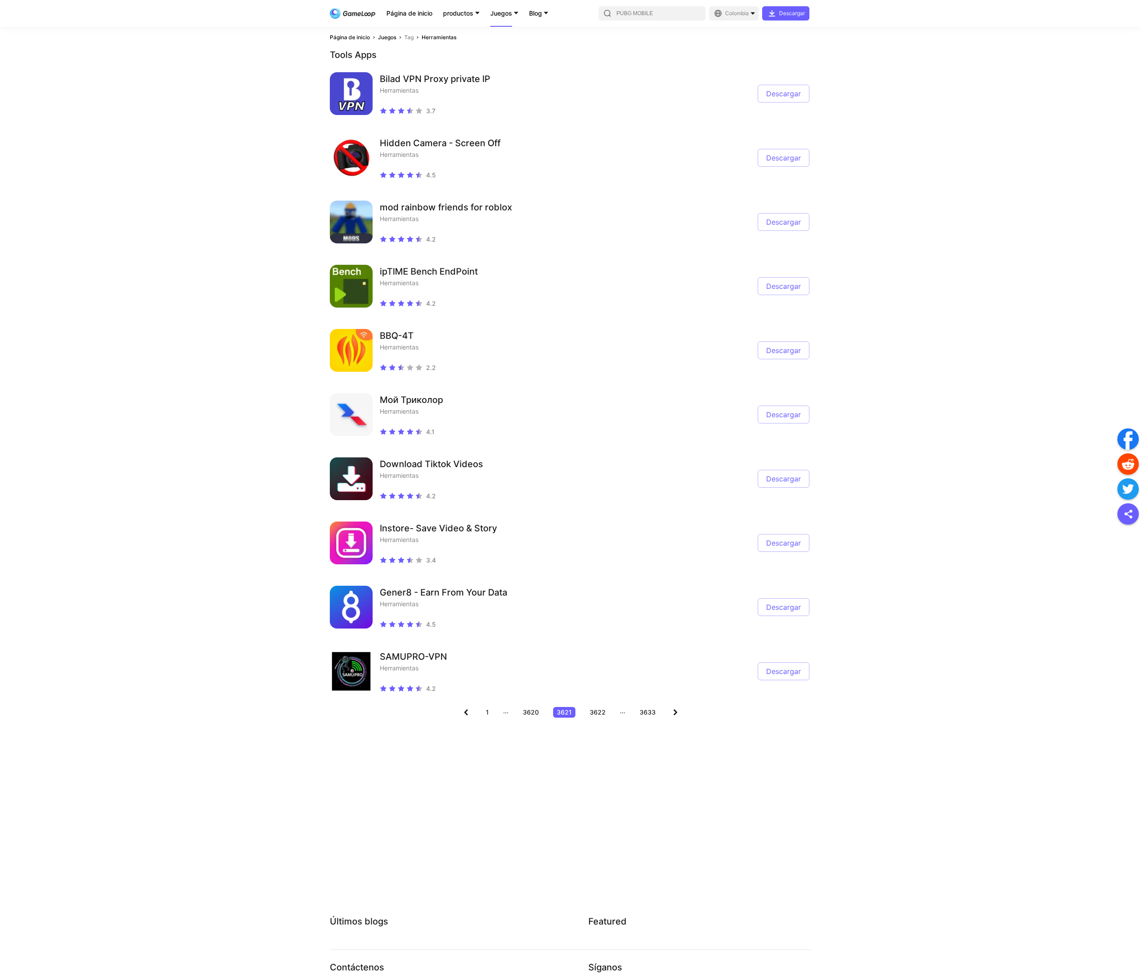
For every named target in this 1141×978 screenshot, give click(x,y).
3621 (564, 712)
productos (458, 13)
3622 (598, 712)
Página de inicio (409, 13)
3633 (648, 712)
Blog (535, 13)
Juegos (501, 13)
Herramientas (439, 37)
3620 (531, 712)
